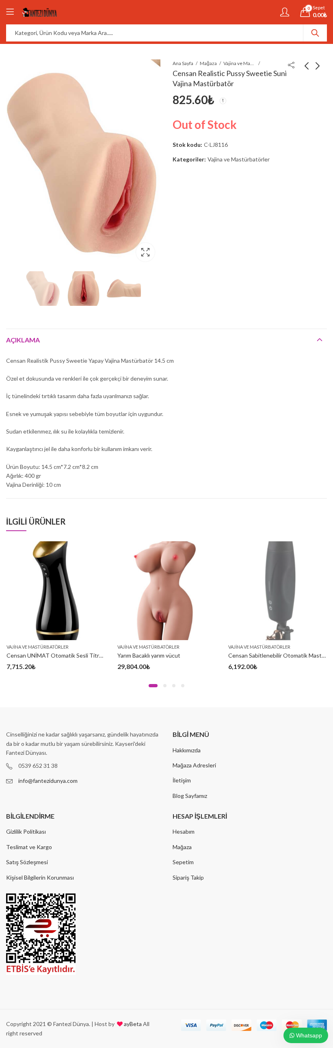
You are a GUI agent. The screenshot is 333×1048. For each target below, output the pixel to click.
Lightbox (145, 252)
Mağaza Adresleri (194, 765)
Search (315, 32)
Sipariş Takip (188, 877)
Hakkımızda (187, 750)
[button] (153, 685)
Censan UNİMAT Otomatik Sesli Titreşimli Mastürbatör (76, 655)
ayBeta (132, 1023)
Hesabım (184, 831)
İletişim (182, 780)
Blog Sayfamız (190, 795)
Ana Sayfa (183, 63)
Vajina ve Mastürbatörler (239, 63)
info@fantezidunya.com (48, 780)
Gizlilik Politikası (26, 831)
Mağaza (208, 63)
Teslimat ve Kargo (29, 846)
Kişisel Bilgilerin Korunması (40, 877)
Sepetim (183, 861)
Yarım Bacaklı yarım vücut (148, 655)
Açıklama (23, 340)
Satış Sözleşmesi (27, 861)
